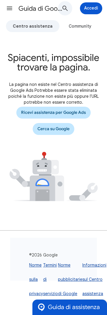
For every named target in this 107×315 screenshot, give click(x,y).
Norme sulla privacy (36, 279)
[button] (9, 8)
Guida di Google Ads (40, 8)
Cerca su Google (53, 128)
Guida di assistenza (74, 307)
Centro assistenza (33, 26)
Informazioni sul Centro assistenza (94, 279)
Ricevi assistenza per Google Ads (53, 112)
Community (80, 26)
